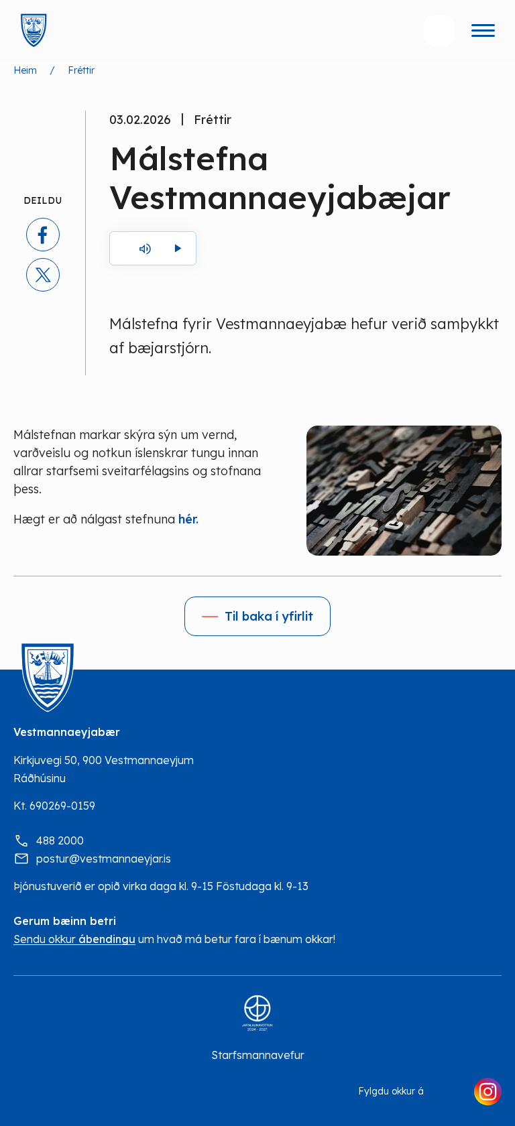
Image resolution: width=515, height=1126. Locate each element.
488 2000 (60, 840)
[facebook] (43, 234)
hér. (190, 519)
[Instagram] (487, 1092)
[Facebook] (449, 1092)
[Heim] (33, 30)
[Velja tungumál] (385, 30)
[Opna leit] (439, 30)
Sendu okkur (74, 939)
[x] (43, 275)
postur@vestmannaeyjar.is (103, 858)
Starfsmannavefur (257, 1055)
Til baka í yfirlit (269, 616)
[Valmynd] (483, 30)
